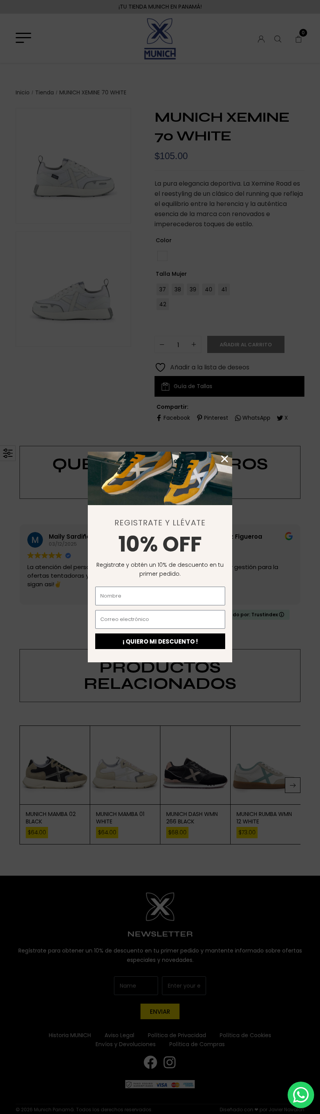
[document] (160, 557)
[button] (224, 459)
